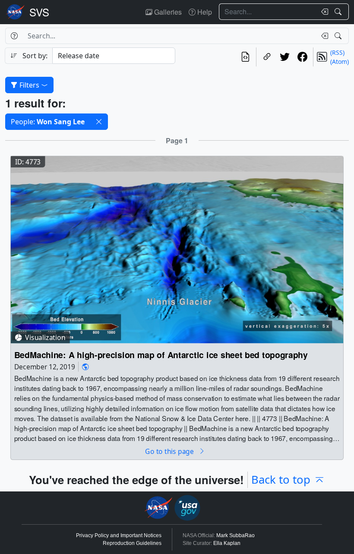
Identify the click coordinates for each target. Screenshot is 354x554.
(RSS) (337, 52)
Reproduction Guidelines (132, 543)
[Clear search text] (323, 11)
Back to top (280, 479)
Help (204, 12)
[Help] (14, 36)
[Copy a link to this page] (267, 57)
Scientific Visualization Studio (39, 12)
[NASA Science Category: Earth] (85, 366)
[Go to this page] (177, 248)
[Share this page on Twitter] (285, 56)
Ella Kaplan (226, 543)
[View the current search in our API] (245, 56)
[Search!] (339, 11)
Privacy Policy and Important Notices (118, 535)
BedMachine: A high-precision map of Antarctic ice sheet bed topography (161, 355)
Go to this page (170, 451)
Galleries (167, 12)
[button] (99, 121)
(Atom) (339, 61)
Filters (29, 85)
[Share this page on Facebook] (302, 56)
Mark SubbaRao (235, 535)
